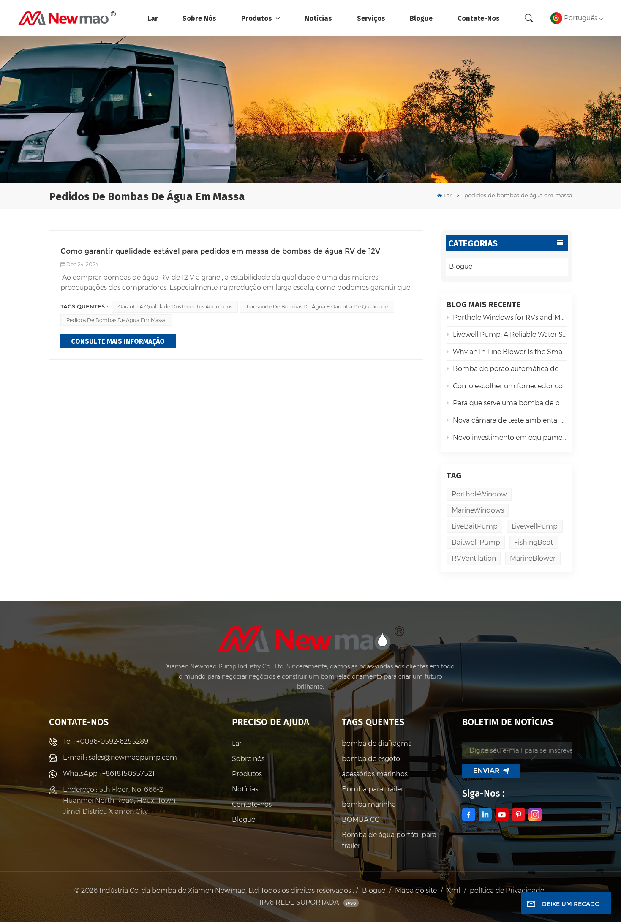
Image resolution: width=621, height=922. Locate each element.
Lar (152, 18)
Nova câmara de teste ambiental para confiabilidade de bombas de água (510, 420)
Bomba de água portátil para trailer (389, 840)
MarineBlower (533, 558)
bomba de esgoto (371, 759)
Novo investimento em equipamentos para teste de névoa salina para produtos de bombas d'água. (510, 438)
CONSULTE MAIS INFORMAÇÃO (118, 341)
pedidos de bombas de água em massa (116, 320)
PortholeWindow (479, 494)
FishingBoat (533, 542)
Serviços (371, 18)
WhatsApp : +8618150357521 (109, 773)
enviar (486, 771)
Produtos (257, 18)
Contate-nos (479, 18)
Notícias (318, 18)
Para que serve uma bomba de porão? (510, 403)
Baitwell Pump (476, 542)
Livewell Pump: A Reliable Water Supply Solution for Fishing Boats (510, 334)
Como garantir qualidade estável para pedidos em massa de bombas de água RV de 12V (220, 250)
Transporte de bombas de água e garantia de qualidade (317, 306)
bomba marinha (369, 804)
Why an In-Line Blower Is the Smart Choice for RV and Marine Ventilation (510, 352)
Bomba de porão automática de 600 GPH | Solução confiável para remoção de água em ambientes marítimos (510, 369)
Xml (453, 891)
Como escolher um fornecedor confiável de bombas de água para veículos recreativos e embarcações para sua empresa (510, 386)
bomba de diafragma (377, 743)
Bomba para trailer (372, 789)
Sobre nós (199, 18)
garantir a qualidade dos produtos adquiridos (175, 306)
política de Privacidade (507, 891)
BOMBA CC (360, 820)
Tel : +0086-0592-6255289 (105, 741)
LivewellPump (535, 526)
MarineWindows (478, 510)
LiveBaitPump (475, 526)
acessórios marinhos (375, 774)
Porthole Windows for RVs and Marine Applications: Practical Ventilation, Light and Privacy (510, 318)
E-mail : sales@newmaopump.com (120, 757)
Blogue (421, 18)
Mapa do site (416, 891)
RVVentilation (474, 558)
